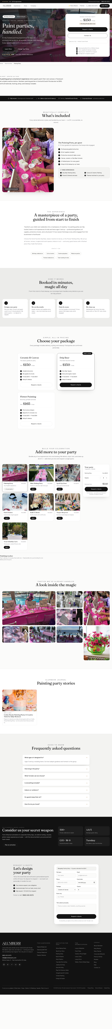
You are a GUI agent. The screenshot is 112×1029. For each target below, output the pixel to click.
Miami (42, 988)
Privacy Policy (91, 988)
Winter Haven (17, 988)
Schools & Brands (21, 16)
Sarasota (38, 988)
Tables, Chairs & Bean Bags (82, 962)
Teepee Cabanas (41, 955)
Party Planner (97, 948)
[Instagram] (3, 964)
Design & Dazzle (60, 978)
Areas (25, 6)
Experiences (17, 6)
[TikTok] (11, 964)
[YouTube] (15, 964)
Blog (95, 962)
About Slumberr (98, 945)
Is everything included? (32, 783)
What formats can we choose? (35, 776)
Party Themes (97, 951)
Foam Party (78, 951)
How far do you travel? (32, 804)
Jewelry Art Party (60, 965)
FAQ (95, 965)
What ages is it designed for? (34, 757)
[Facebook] (7, 964)
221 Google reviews (16, 1)
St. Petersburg (33, 988)
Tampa (22, 988)
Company (33, 6)
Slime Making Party (61, 948)
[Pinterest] (19, 964)
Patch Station (59, 959)
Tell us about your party (62, 902)
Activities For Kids (62, 943)
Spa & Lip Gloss (60, 951)
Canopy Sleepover (42, 952)
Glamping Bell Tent (42, 949)
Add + (33, 489)
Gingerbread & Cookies (62, 973)
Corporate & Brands (99, 954)
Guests (79, 886)
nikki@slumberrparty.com (9, 958)
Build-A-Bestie (60, 956)
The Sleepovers (43, 943)
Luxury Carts (78, 956)
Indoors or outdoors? (32, 790)
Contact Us (87, 35)
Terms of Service (98, 988)
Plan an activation (10, 845)
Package (58, 886)
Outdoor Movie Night (80, 954)
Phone (58, 879)
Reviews (96, 959)
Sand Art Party (60, 967)
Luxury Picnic (78, 959)
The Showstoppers (81, 943)
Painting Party (59, 954)
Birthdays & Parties (9, 16)
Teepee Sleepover (42, 947)
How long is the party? (32, 769)
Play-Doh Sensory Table (62, 970)
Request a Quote (87, 29)
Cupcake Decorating (61, 962)
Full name (58, 872)
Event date (80, 879)
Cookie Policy (107, 988)
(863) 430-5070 (105, 1)
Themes (82, 5)
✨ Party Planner (73, 5)
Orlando (27, 988)
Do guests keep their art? (33, 797)
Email (78, 872)
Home (1, 63)
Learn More (104, 5)
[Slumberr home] (7, 6)
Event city (59, 893)
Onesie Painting (60, 975)
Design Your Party (23, 49)
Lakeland (12, 988)
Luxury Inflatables (79, 948)
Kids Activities (8, 63)
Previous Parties (98, 956)
